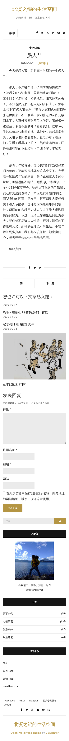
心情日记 (8, 621)
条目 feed (8, 670)
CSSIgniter (52, 732)
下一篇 (50, 283)
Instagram (34, 700)
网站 (6, 479)
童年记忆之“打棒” (14, 384)
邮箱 (7, 464)
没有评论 (43, 63)
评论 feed (8, 678)
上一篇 (19, 283)
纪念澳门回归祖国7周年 (18, 324)
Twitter (21, 700)
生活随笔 (34, 47)
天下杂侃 (8, 613)
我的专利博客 (50, 700)
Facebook (9, 700)
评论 (7, 409)
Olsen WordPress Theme (26, 732)
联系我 (7, 705)
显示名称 (10, 450)
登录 (5, 663)
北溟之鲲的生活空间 (34, 9)
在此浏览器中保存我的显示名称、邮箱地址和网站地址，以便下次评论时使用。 (34, 496)
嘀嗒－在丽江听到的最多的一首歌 (25, 312)
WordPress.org (11, 686)
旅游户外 (8, 629)
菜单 (11, 33)
